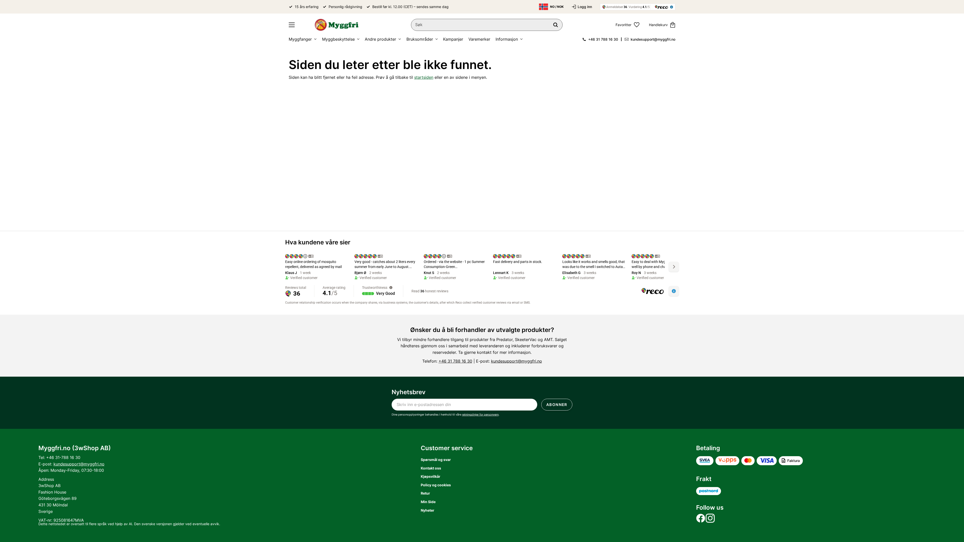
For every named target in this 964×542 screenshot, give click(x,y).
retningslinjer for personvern (480, 414)
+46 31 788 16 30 (603, 39)
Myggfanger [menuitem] (300, 39)
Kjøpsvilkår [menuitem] (430, 476)
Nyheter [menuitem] (427, 510)
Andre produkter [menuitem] (380, 39)
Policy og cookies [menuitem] (436, 485)
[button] (291, 24)
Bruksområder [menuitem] (419, 39)
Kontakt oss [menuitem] (431, 468)
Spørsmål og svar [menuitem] (436, 459)
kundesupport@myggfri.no (653, 39)
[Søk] (556, 25)
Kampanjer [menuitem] (453, 39)
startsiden (423, 77)
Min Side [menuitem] (428, 502)
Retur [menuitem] (425, 493)
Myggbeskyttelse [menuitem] (338, 39)
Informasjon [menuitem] (507, 39)
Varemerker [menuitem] (479, 39)
